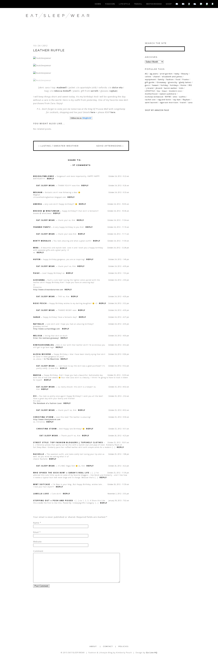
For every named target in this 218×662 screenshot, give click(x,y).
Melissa (37, 336)
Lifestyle (124, 4)
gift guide (149, 82)
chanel (156, 76)
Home (98, 4)
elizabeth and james (172, 76)
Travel (138, 4)
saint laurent (151, 102)
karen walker (170, 88)
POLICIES (123, 646)
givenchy (172, 82)
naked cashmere (168, 94)
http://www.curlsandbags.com (46, 329)
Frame (185, 79)
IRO (190, 85)
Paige (36, 273)
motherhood (151, 94)
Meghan (37, 192)
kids (181, 88)
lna (158, 91)
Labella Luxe (41, 494)
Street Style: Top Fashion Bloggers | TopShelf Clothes (68, 442)
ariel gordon (166, 73)
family (161, 79)
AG (146, 73)
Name (36, 522)
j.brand (150, 88)
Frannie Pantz (42, 227)
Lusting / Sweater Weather (58, 146)
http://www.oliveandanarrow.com (48, 289)
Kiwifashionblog (43, 345)
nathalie (38, 324)
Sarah (36, 317)
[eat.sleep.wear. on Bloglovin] (81, 118)
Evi (35, 396)
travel (183, 102)
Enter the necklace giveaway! (46, 338)
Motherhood (154, 4)
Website (37, 541)
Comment (38, 551)
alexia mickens (42, 354)
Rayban (186, 99)
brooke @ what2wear (46, 211)
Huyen (37, 259)
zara (190, 102)
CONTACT (108, 646)
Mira (36, 248)
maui (164, 91)
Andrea (37, 204)
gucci (147, 85)
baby (177, 73)
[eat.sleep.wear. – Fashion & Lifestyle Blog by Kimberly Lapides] (68, 22)
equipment (150, 79)
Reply (50, 179)
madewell (62, 87)
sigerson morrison (169, 102)
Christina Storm (43, 417)
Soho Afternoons (110, 146)
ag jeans (154, 73)
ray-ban (177, 99)
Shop (169, 4)
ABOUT (94, 646)
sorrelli (94, 91)
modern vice (175, 91)
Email (36, 532)
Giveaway (161, 82)
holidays (174, 85)
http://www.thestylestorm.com (46, 419)
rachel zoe (150, 99)
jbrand (159, 88)
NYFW (168, 96)
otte (175, 96)
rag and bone (164, 99)
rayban (113, 91)
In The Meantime (51, 359)
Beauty (184, 73)
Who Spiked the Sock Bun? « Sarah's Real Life (61, 473)
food (178, 79)
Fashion (110, 4)
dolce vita (117, 87)
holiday (164, 85)
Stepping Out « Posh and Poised (53, 500)
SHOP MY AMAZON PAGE (157, 110)
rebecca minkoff (62, 91)
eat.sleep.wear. (46, 185)
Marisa (37, 375)
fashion (170, 79)
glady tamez (185, 82)
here (93, 112)
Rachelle (38, 454)
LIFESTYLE (150, 91)
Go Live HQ (151, 652)
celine (148, 76)
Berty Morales (42, 241)
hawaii (155, 85)
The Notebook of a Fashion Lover (47, 403)
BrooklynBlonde (43, 176)
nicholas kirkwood (154, 96)
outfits (182, 96)
